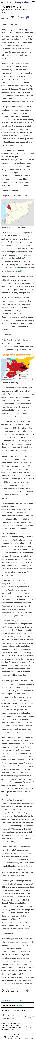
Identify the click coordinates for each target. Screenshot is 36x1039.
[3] (3, 528)
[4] (9, 633)
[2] (12, 329)
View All (21, 1005)
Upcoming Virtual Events (14, 1011)
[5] (7, 762)
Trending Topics (10, 1005)
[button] (2, 17)
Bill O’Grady (7, 10)
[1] (21, 271)
